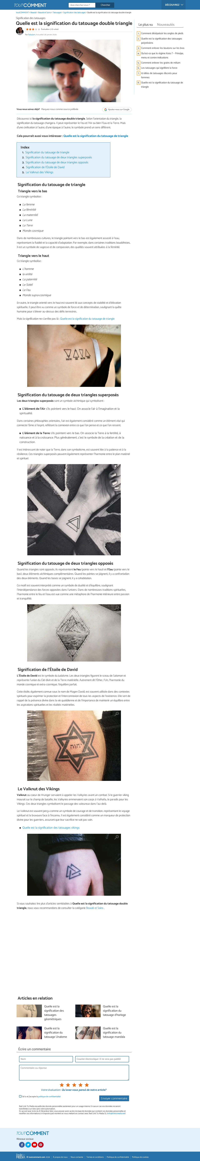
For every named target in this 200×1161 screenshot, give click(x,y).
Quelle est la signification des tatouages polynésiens (161, 41)
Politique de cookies (140, 1157)
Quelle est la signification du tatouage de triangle (95, 136)
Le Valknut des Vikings (39, 172)
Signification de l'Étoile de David (45, 167)
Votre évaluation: (50, 1090)
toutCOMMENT (22, 12)
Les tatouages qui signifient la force (159, 68)
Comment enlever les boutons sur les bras (162, 48)
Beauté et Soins (44, 12)
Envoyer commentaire (114, 1098)
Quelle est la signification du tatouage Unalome (55, 1032)
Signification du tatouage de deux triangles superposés (59, 157)
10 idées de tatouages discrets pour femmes (159, 75)
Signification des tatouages (74, 12)
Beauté (33, 12)
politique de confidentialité (49, 1096)
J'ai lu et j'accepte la (41, 1096)
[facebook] (22, 1145)
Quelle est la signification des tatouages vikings (51, 827)
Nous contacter (77, 1157)
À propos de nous (60, 1157)
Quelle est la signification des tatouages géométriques (54, 1013)
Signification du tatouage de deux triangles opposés (57, 162)
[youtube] (34, 1145)
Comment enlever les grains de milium (160, 63)
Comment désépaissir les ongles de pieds (162, 33)
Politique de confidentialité (118, 1157)
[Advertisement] (74, 953)
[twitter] (28, 1145)
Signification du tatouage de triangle (47, 152)
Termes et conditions (95, 1157)
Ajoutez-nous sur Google (118, 109)
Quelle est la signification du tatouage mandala (114, 1032)
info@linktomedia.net (116, 1113)
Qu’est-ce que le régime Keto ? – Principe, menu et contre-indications (162, 55)
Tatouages (57, 12)
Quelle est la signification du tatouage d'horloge (114, 1011)
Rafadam (31, 34)
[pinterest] (41, 1145)
